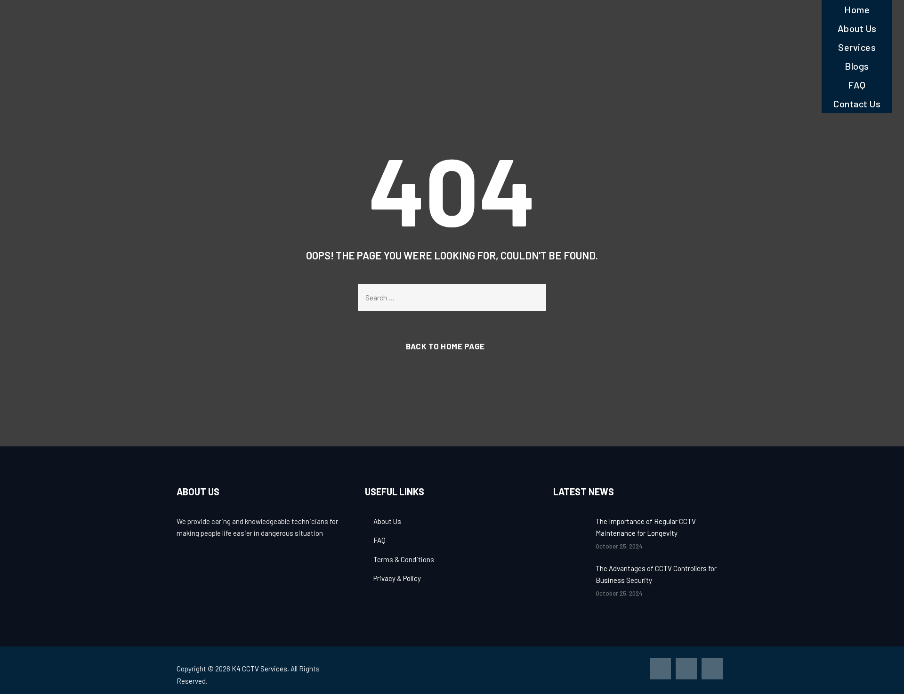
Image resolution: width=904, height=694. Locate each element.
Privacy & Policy (397, 578)
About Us (857, 28)
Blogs (857, 66)
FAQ (857, 84)
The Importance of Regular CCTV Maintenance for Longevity (646, 527)
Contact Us (856, 103)
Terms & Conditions (403, 559)
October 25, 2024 (619, 546)
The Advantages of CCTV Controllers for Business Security (656, 574)
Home (857, 9)
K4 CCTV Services (259, 668)
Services (857, 47)
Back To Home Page (445, 346)
